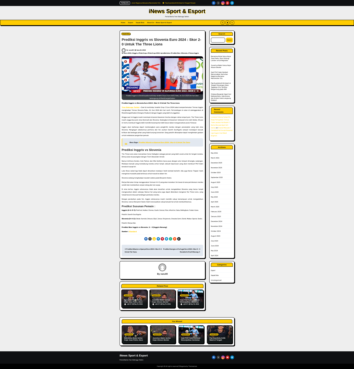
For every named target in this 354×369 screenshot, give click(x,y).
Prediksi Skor (175, 53)
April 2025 (214, 202)
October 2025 (216, 172)
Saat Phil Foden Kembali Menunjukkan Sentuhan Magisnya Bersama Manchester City (190, 341)
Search (221, 34)
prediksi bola (165, 53)
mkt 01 (129, 304)
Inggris (135, 53)
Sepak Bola (140, 22)
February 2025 (216, 212)
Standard (133, 231)
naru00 (131, 50)
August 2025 (215, 182)
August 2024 (215, 236)
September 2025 (217, 177)
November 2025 (216, 168)
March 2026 (215, 158)
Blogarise (182, 366)
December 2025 (216, 163)
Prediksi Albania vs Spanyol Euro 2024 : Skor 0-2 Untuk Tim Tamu (164, 142)
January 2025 (216, 216)
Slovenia (184, 53)
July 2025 (214, 187)
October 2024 (216, 231)
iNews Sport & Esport (177, 11)
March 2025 (215, 207)
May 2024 (214, 251)
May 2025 (214, 197)
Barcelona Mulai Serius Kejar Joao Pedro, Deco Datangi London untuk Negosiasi (221, 58)
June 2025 (215, 192)
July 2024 (214, 241)
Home (123, 22)
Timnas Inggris (194, 53)
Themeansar (192, 366)
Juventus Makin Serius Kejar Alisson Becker (161, 301)
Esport (130, 22)
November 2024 (216, 226)
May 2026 (214, 153)
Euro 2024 (127, 53)
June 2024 (215, 246)
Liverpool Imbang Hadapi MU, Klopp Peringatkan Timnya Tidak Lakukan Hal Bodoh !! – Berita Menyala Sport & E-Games (221, 122)
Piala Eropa (143, 53)
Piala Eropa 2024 (154, 53)
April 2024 (214, 255)
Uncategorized (216, 280)
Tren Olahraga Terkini (130, 107)
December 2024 (216, 221)
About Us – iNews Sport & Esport (159, 22)
